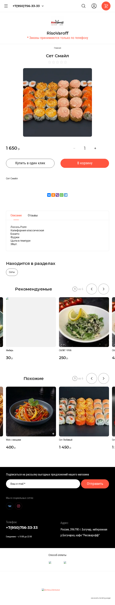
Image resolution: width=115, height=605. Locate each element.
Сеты (12, 272)
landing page (105, 598)
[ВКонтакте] (49, 195)
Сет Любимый (65, 439)
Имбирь (9, 350)
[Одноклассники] (53, 195)
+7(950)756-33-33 (26, 6)
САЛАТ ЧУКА (65, 350)
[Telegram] (66, 195)
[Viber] (57, 195)
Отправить (95, 484)
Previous (91, 289)
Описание (16, 215)
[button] (6, 6)
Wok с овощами (13, 439)
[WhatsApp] (61, 195)
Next (103, 289)
